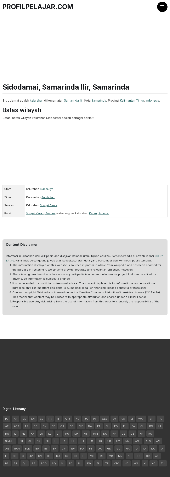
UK (123, 418)
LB (75, 456)
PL (6, 418)
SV (114, 418)
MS (86, 433)
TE (106, 463)
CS (71, 426)
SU (79, 463)
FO (82, 448)
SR (38, 441)
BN (44, 426)
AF (6, 426)
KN (40, 456)
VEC (116, 463)
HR (7, 433)
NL (77, 418)
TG (91, 441)
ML (101, 456)
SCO (44, 463)
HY (118, 441)
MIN (95, 433)
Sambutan (48, 197)
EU (124, 426)
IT (58, 418)
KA (32, 433)
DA (90, 426)
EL (107, 426)
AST (16, 426)
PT (95, 418)
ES (41, 418)
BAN (17, 448)
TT (73, 441)
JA (86, 418)
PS (15, 463)
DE (24, 418)
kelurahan (36, 100)
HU (67, 433)
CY (81, 426)
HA (128, 448)
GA (100, 448)
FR (50, 418)
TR (100, 441)
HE (23, 433)
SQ (54, 463)
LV (49, 433)
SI (62, 463)
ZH (151, 418)
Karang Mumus (99, 213)
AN (7, 448)
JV (31, 456)
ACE (137, 441)
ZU (163, 463)
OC (138, 456)
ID (15, 433)
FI (56, 441)
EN (33, 418)
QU (25, 463)
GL (142, 426)
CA (62, 426)
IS (23, 456)
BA (37, 448)
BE (53, 426)
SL (30, 441)
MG (92, 456)
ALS (148, 441)
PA (6, 463)
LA (41, 433)
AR (15, 418)
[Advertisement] (85, 43)
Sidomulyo (46, 189)
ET (99, 426)
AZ (26, 426)
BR (54, 448)
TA (64, 441)
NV (73, 448)
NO (105, 433)
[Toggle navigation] (162, 7)
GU (118, 448)
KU (58, 456)
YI (145, 463)
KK (141, 433)
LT (58, 433)
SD (70, 463)
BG (36, 426)
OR (148, 456)
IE (6, 456)
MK (76, 433)
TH (82, 441)
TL (98, 463)
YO (153, 463)
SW (89, 463)
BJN (27, 448)
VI (131, 418)
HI (159, 426)
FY (90, 448)
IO (136, 448)
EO (116, 426)
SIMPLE (9, 441)
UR (109, 441)
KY (67, 456)
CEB (104, 418)
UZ (132, 433)
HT (49, 456)
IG (144, 448)
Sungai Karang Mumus (40, 213)
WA (136, 463)
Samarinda (98, 100)
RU (160, 418)
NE (129, 456)
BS (46, 448)
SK (21, 441)
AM (158, 441)
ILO (153, 448)
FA (133, 426)
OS (14, 456)
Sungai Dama (48, 205)
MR (111, 456)
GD (109, 448)
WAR (141, 418)
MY (127, 441)
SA (33, 463)
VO (127, 463)
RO (150, 433)
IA (162, 448)
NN (114, 433)
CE (123, 433)
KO (151, 426)
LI (84, 456)
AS (157, 456)
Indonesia (152, 100)
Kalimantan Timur (132, 100)
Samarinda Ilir (73, 100)
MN (120, 456)
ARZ (67, 418)
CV (64, 448)
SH (47, 441)
